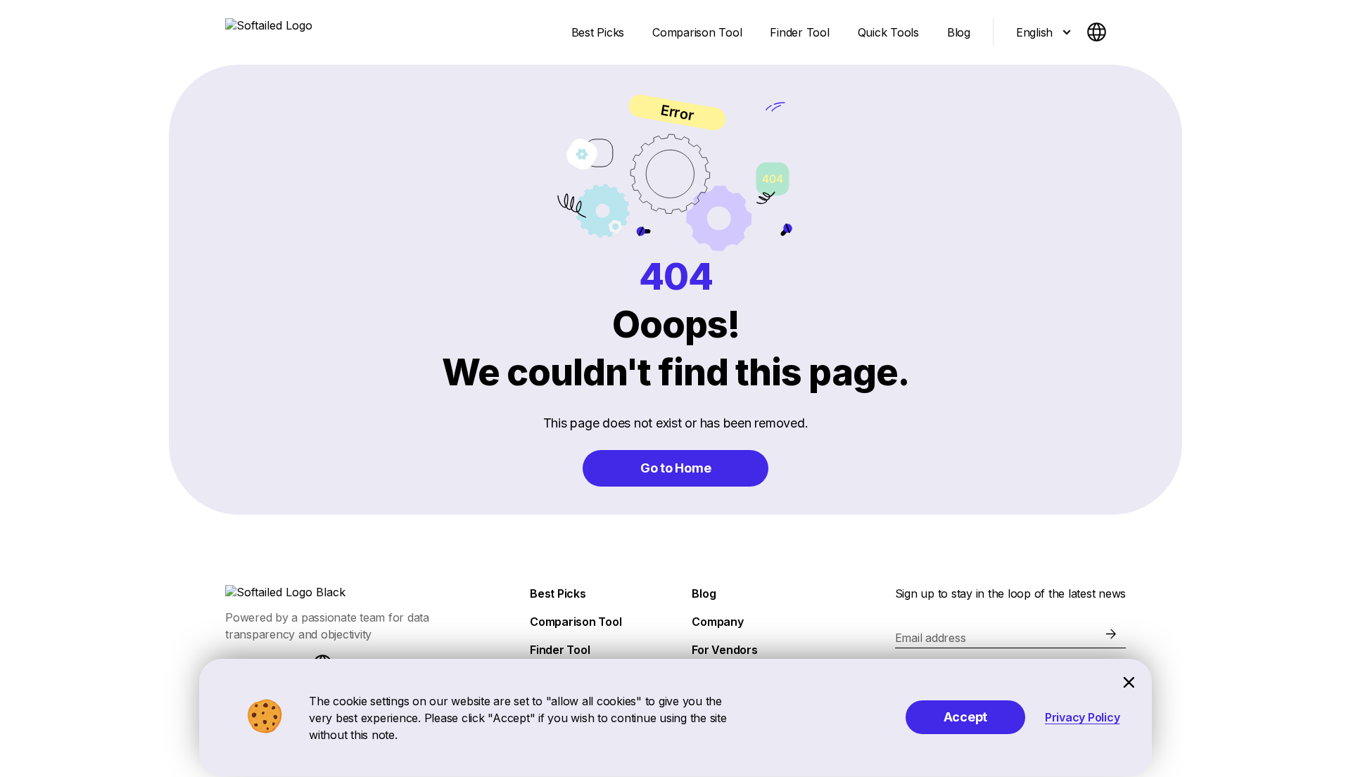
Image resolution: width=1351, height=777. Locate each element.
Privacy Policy (1082, 717)
